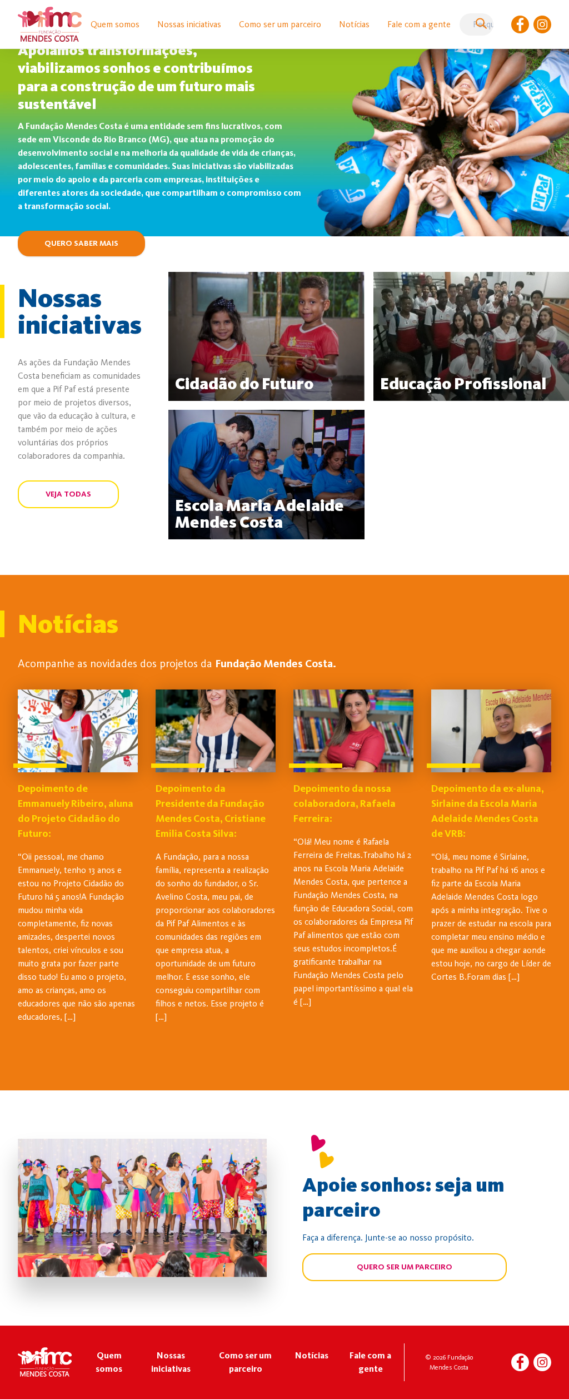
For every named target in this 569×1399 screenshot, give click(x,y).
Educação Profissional (463, 384)
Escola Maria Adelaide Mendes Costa (259, 513)
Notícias (354, 24)
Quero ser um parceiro (404, 1267)
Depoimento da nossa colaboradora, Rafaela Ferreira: (344, 803)
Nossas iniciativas (189, 24)
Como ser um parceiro (280, 24)
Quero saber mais (81, 243)
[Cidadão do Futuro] (266, 336)
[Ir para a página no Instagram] (542, 24)
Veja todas (68, 494)
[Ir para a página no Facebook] (520, 24)
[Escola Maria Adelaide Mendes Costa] (266, 474)
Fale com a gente (419, 24)
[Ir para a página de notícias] (78, 730)
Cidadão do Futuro (244, 384)
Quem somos (115, 24)
